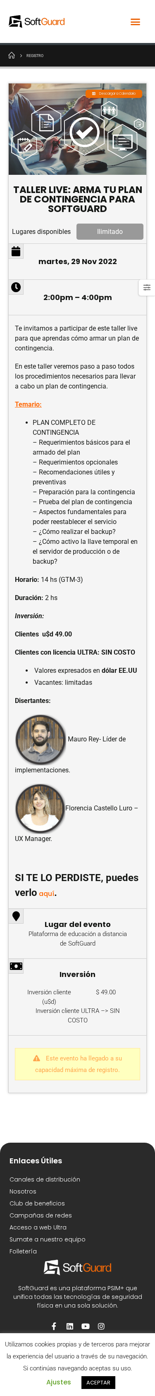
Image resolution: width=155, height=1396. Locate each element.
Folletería (23, 1251)
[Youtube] (85, 1326)
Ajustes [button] (58, 1382)
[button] (135, 21)
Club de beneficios (37, 1203)
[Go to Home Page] (11, 55)
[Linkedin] (70, 1326)
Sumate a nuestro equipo (48, 1239)
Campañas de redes (41, 1215)
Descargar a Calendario (117, 93)
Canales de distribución (45, 1179)
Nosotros (23, 1191)
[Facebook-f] (54, 1326)
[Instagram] (101, 1326)
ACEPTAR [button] (98, 1382)
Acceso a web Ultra (38, 1227)
